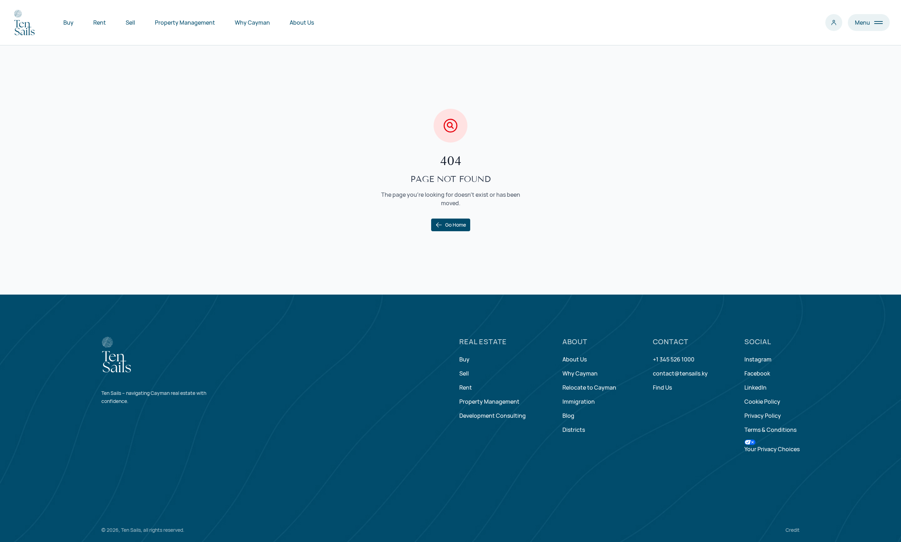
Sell (130, 22)
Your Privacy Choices (772, 449)
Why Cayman (252, 22)
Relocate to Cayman (589, 387)
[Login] (833, 22)
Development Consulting (492, 416)
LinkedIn (755, 387)
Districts (573, 430)
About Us (302, 22)
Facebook (757, 373)
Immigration (578, 401)
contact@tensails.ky (680, 373)
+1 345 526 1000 (673, 359)
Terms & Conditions (770, 430)
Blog (568, 416)
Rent (99, 22)
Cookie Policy (762, 401)
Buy (68, 22)
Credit (793, 530)
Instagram (757, 359)
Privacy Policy (762, 416)
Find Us (662, 387)
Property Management (185, 22)
